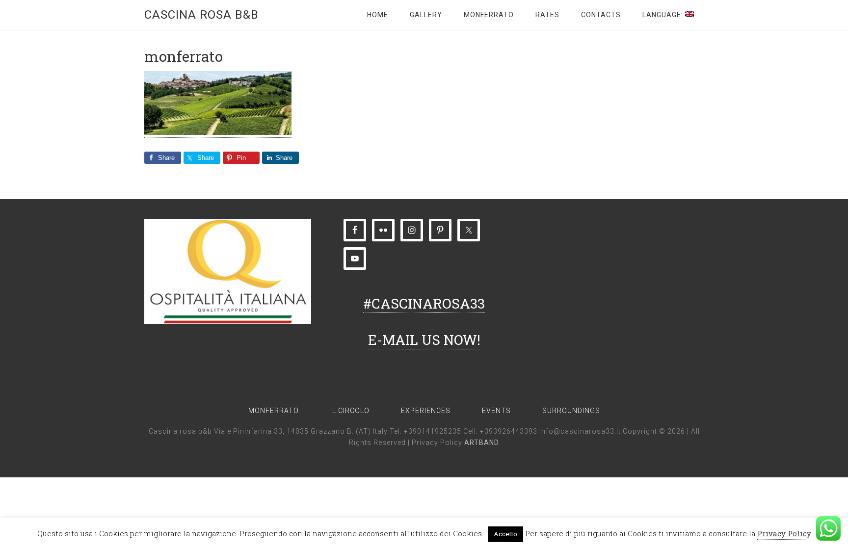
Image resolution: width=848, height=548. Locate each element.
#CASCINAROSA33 (424, 303)
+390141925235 (432, 431)
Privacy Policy (438, 442)
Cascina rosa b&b (201, 15)
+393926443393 (508, 431)
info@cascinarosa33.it (580, 431)
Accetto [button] (505, 533)
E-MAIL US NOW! (424, 340)
